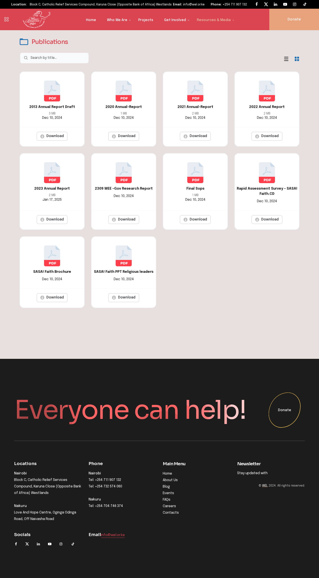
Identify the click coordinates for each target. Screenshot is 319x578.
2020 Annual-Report (123, 107)
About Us (170, 480)
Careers (169, 506)
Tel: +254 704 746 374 (106, 506)
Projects (145, 20)
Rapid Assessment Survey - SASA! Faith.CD (267, 191)
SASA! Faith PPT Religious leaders (123, 272)
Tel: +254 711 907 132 (105, 480)
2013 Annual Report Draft (52, 107)
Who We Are (117, 20)
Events (168, 493)
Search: (90, 58)
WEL (265, 485)
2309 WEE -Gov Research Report (124, 188)
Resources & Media (214, 20)
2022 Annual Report (267, 107)
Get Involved (175, 20)
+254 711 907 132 (235, 4)
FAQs (166, 500)
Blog (166, 487)
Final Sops (195, 188)
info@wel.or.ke (194, 4)
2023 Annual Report (52, 188)
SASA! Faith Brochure (52, 272)
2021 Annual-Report (195, 107)
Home (91, 20)
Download (55, 136)
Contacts (171, 513)
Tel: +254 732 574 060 (105, 486)
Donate (284, 410)
